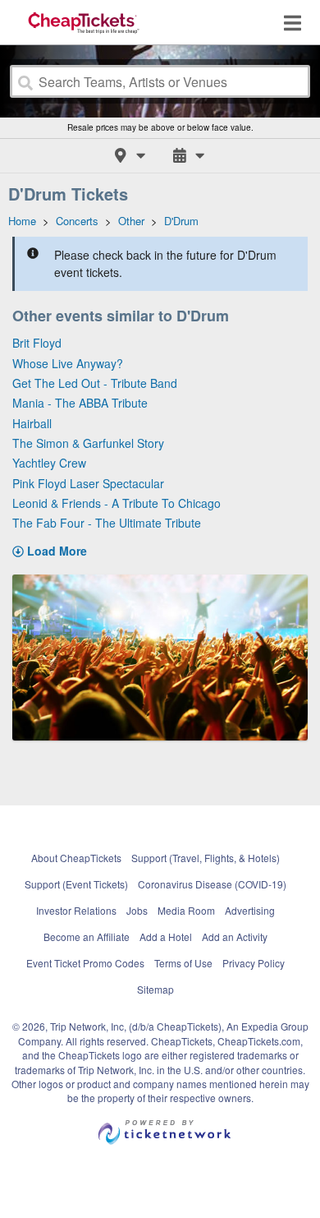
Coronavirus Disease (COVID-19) (212, 884)
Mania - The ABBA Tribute (80, 402)
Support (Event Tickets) (76, 884)
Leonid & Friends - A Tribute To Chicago (116, 503)
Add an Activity (234, 936)
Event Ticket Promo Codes (85, 963)
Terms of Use (183, 963)
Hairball (32, 423)
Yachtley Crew (49, 462)
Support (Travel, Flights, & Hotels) (205, 858)
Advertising (250, 910)
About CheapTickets (76, 858)
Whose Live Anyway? (67, 363)
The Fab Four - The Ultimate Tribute (106, 522)
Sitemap (155, 989)
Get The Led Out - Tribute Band (94, 383)
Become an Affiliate (86, 936)
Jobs (137, 910)
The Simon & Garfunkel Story (88, 443)
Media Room (186, 910)
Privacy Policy (253, 963)
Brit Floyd (37, 342)
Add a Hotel (165, 936)
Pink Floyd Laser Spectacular (88, 483)
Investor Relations (76, 910)
